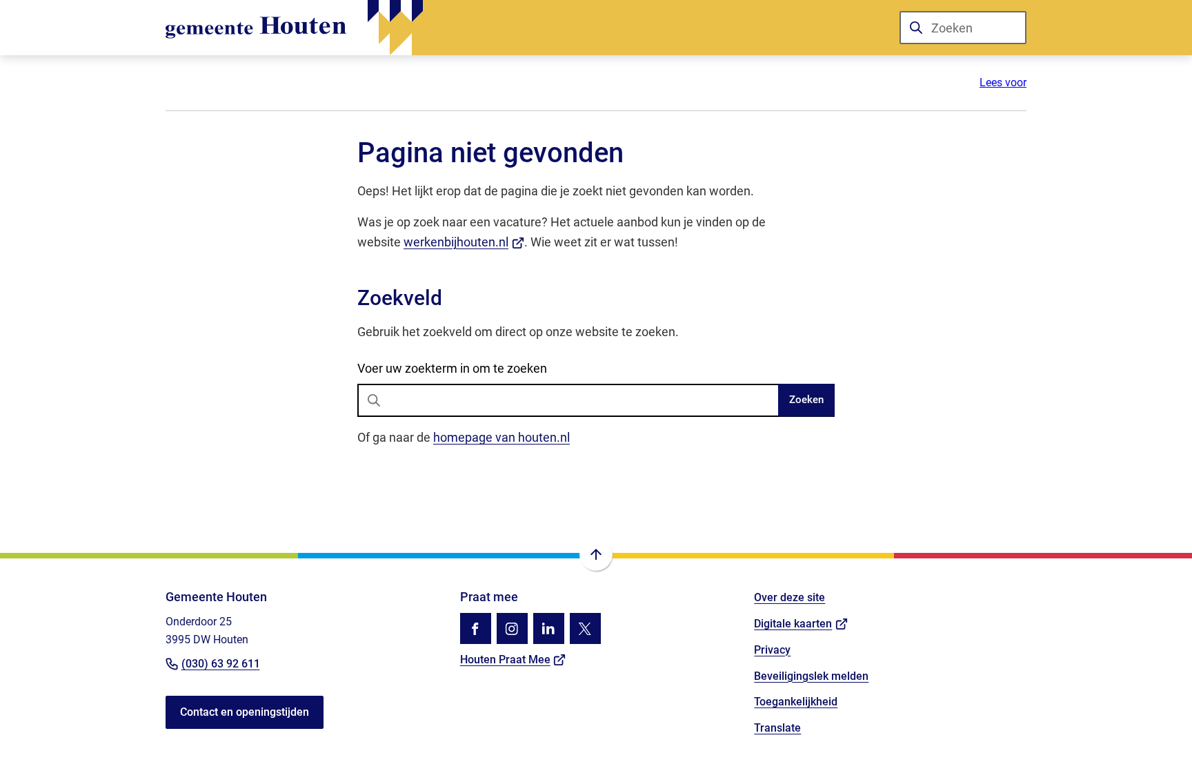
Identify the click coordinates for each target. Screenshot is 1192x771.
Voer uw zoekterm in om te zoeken (452, 368)
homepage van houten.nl (501, 437)
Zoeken (806, 399)
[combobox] (963, 27)
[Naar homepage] (294, 27)
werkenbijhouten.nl (464, 242)
